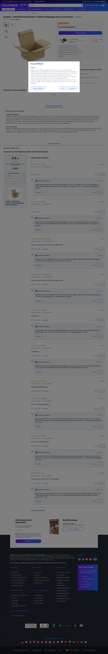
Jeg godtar (72, 88)
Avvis (63, 88)
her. (35, 83)
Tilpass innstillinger (38, 88)
